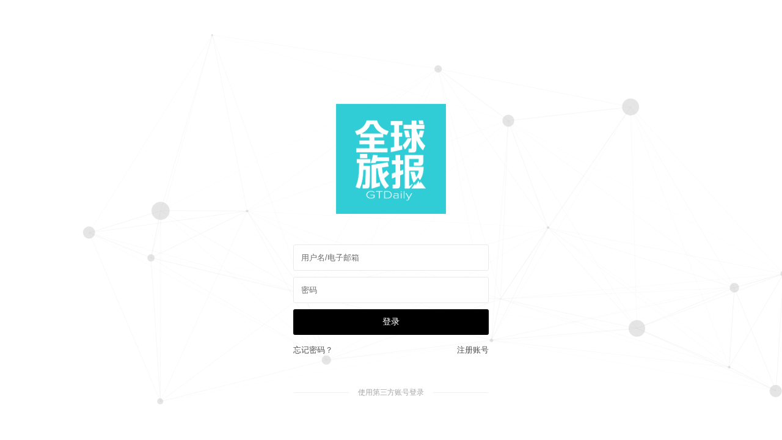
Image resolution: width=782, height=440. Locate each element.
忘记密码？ (313, 349)
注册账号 (473, 349)
